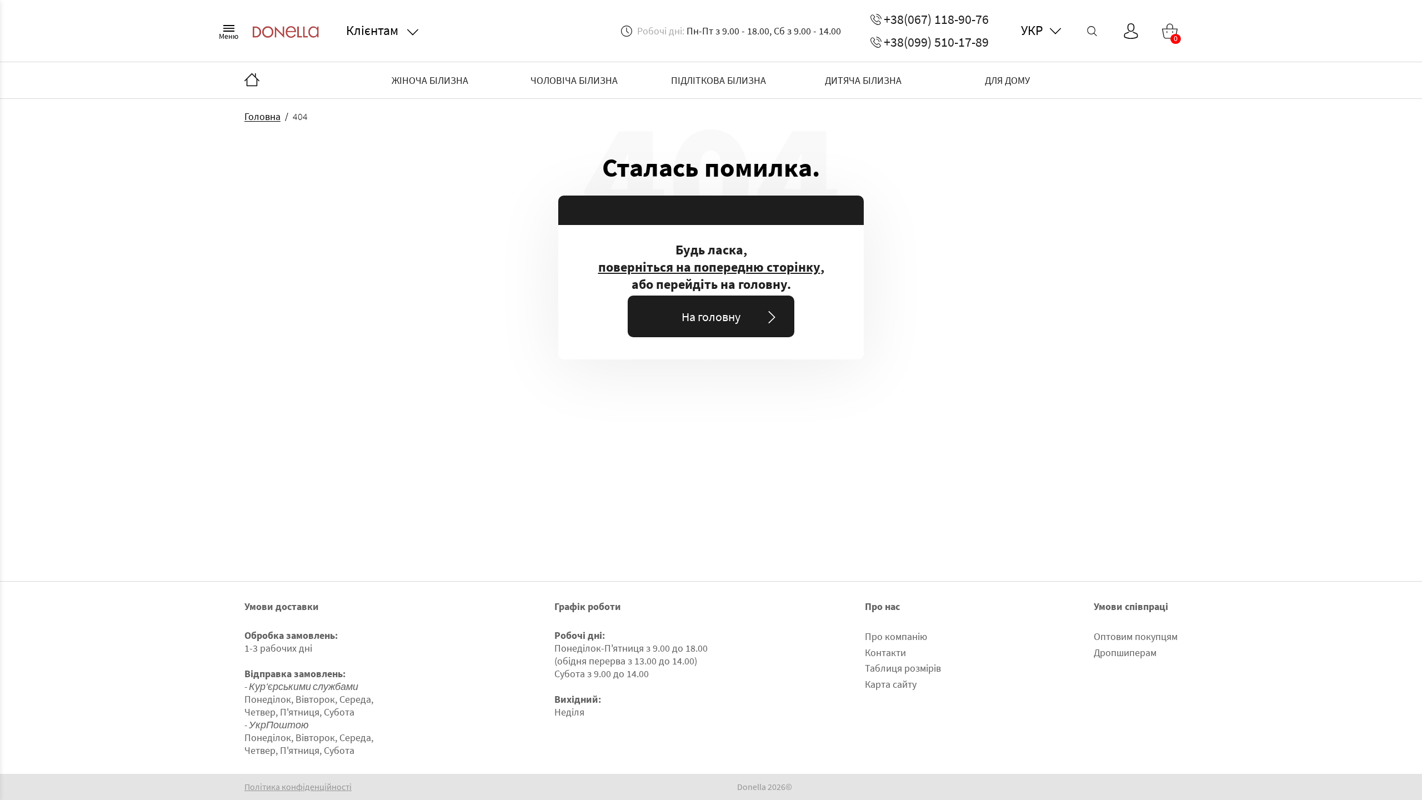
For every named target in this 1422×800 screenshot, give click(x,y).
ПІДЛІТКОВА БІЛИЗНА (718, 80)
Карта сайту (891, 684)
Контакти (885, 652)
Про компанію (896, 636)
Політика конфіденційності (298, 787)
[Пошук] (1092, 31)
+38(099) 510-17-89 (936, 42)
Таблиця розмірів (903, 668)
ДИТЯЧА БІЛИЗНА (863, 80)
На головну (711, 316)
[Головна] (251, 80)
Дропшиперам (1125, 652)
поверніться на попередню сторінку (709, 267)
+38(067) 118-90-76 (936, 19)
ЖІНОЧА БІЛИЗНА (430, 80)
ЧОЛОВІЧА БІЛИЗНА (574, 80)
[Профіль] (1131, 31)
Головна (262, 116)
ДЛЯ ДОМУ (1007, 80)
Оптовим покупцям (1136, 636)
